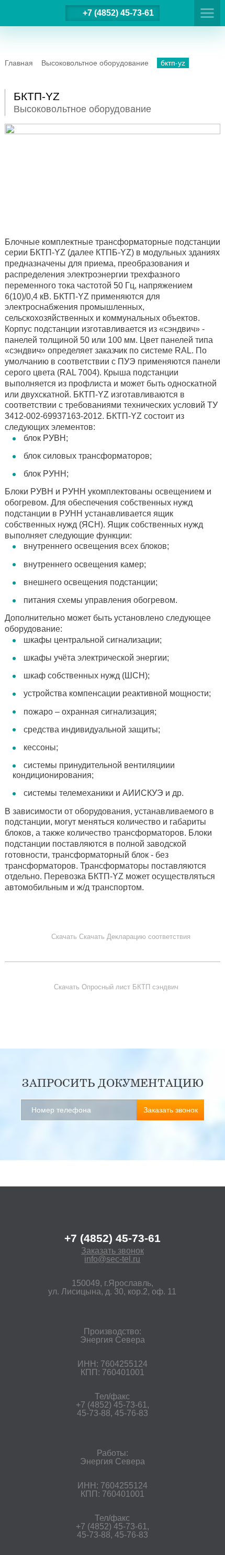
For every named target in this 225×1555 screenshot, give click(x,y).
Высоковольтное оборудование (95, 63)
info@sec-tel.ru (112, 1259)
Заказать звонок (112, 1250)
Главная (19, 63)
